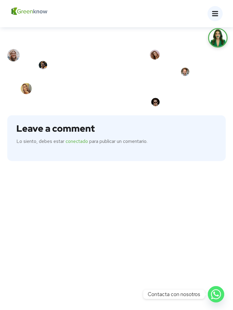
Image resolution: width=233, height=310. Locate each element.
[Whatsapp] (216, 294)
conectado (77, 141)
